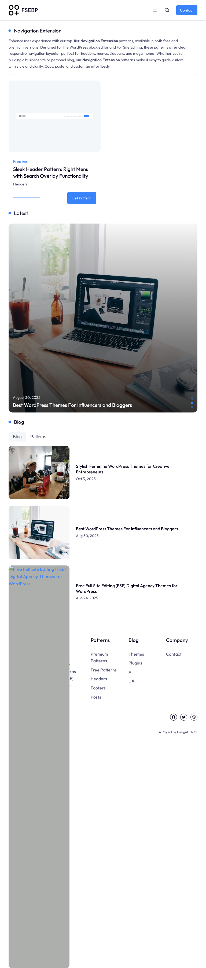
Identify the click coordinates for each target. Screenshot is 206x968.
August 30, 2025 (27, 397)
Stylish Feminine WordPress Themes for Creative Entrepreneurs (123, 468)
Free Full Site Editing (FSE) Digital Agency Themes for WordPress (127, 588)
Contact (187, 10)
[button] (192, 398)
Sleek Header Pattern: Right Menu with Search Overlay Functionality (51, 172)
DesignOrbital (187, 732)
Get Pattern (83, 199)
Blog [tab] (17, 436)
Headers (20, 184)
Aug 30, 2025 (87, 535)
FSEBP (29, 9)
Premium (20, 161)
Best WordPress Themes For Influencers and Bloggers (72, 405)
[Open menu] (155, 10)
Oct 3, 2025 (86, 478)
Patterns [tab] (38, 436)
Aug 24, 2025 (87, 598)
